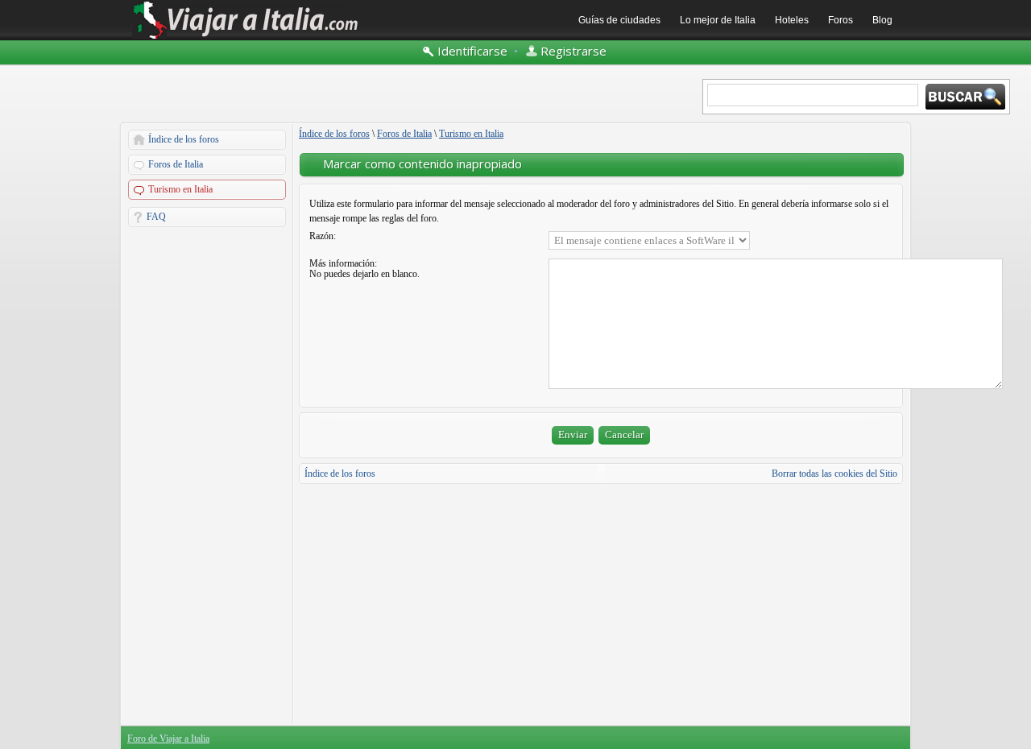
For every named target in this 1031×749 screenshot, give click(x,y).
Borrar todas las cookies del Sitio (834, 473)
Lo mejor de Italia (718, 20)
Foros (840, 20)
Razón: (322, 236)
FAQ (156, 216)
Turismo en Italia (180, 189)
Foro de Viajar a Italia (168, 738)
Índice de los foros (183, 139)
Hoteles (792, 20)
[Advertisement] (207, 475)
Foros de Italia (175, 164)
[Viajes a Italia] (245, 38)
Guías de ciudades (619, 20)
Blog (882, 20)
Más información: (343, 263)
